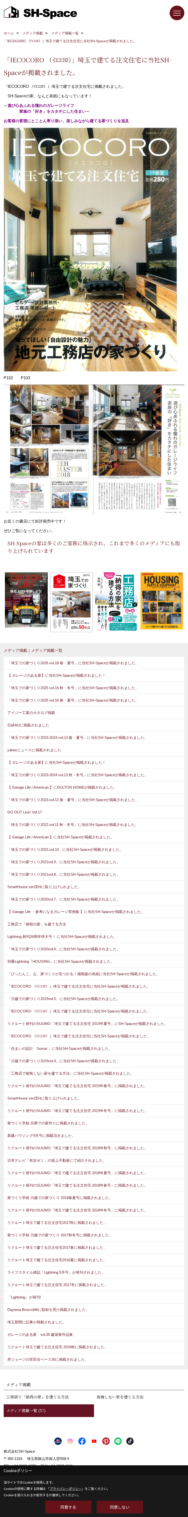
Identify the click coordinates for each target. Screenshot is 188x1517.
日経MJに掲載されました (28, 725)
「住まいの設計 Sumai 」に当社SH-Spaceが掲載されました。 (59, 1048)
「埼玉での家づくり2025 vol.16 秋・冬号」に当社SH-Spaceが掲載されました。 (73, 688)
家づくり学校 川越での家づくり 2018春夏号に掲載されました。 (60, 1198)
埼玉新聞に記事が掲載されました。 (36, 1322)
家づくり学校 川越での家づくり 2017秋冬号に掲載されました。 (60, 1235)
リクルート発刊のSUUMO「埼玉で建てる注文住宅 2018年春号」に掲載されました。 (77, 1185)
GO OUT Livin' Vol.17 (24, 812)
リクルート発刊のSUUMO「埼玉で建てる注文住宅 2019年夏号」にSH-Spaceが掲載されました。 (87, 1023)
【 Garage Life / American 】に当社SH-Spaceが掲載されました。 (60, 837)
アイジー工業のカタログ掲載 (31, 713)
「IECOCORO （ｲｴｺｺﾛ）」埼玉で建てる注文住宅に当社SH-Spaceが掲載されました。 (79, 986)
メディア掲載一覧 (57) (26, 1410)
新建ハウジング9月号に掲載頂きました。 (41, 1135)
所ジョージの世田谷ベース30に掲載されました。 (47, 1359)
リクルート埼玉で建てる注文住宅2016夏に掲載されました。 (57, 1260)
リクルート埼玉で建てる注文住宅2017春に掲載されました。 (57, 1247)
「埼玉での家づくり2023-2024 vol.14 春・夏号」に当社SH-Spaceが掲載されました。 (77, 737)
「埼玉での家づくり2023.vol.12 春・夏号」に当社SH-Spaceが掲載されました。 (73, 800)
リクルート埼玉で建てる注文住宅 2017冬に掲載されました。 (57, 1285)
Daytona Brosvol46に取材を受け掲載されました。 (48, 1310)
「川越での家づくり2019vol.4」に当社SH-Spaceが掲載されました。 (63, 1061)
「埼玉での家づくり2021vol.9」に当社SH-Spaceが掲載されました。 (63, 862)
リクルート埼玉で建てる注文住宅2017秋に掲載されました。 (57, 1222)
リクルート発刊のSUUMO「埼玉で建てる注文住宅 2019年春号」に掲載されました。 (77, 1086)
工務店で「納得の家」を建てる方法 (36, 924)
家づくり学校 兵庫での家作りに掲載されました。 (48, 1123)
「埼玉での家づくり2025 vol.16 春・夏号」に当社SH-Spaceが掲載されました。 (73, 700)
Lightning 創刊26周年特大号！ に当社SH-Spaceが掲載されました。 (62, 936)
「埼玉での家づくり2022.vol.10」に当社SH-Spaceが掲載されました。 (65, 849)
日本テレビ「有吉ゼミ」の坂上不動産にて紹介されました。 (56, 1160)
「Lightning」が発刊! (24, 1297)
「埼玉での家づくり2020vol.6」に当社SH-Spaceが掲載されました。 (63, 949)
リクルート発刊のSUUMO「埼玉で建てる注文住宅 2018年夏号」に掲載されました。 (77, 1173)
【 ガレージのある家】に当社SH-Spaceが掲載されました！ (56, 675)
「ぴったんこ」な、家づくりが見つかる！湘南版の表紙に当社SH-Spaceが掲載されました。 (83, 974)
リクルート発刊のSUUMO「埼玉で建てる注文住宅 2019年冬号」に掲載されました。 (77, 1111)
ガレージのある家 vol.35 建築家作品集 (40, 1334)
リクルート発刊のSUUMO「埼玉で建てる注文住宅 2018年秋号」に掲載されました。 (77, 1148)
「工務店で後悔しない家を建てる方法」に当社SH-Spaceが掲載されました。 (70, 1073)
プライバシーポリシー (66, 1488)
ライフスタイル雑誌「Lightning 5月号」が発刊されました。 (56, 1272)
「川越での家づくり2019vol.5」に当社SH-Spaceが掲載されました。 (63, 999)
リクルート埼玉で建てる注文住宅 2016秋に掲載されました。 (57, 1347)
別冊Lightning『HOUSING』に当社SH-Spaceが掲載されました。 (60, 961)
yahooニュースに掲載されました (34, 750)
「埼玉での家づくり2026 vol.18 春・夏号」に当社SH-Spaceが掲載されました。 (73, 663)
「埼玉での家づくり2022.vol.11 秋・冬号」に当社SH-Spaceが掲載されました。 (73, 825)
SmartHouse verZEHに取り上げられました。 (44, 887)
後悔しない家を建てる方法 (119, 1397)
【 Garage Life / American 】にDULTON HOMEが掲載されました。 (62, 787)
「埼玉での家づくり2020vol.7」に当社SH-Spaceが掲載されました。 (63, 899)
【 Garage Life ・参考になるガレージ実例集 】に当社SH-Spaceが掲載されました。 (76, 912)
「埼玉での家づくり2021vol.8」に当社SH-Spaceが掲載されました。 (63, 874)
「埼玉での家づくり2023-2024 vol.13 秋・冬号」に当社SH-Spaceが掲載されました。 (77, 775)
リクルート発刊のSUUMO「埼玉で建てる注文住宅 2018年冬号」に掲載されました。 (77, 1210)
